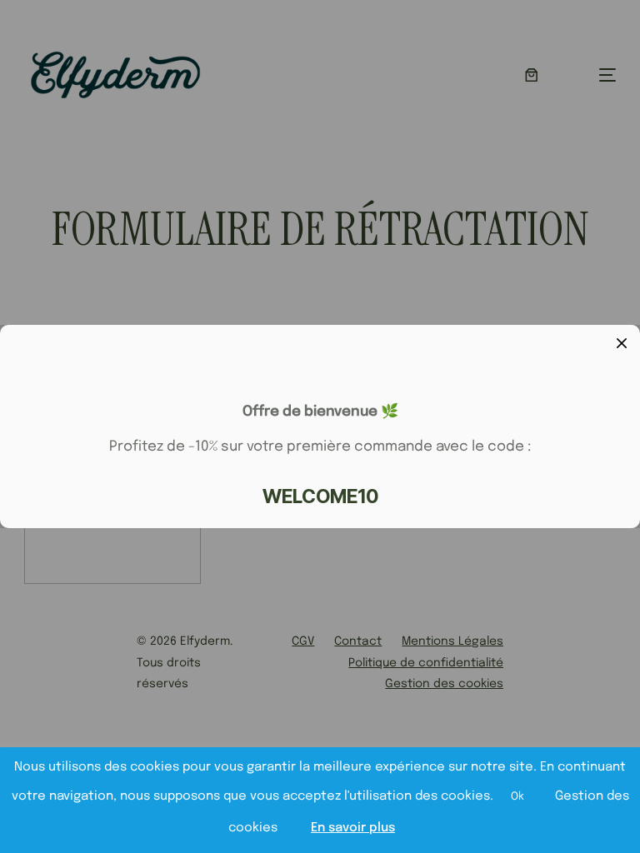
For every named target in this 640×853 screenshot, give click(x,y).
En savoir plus (353, 828)
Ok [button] (517, 796)
